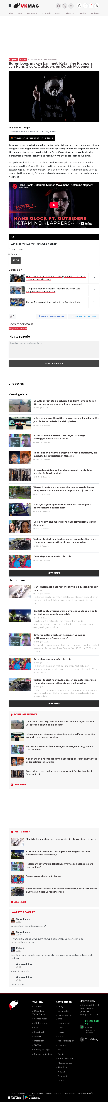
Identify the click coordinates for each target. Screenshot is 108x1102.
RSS (36, 1027)
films (60, 1027)
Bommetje (32, 13)
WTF (20, 13)
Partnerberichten (43, 1054)
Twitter (37, 1036)
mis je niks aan (18, 984)
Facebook (39, 1032)
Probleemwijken (99, 13)
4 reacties (46, 511)
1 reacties (45, 546)
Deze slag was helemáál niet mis (52, 556)
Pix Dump (70, 13)
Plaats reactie (54, 363)
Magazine (13, 60)
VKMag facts (40, 1018)
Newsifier (90, 1093)
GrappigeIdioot (24, 964)
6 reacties (46, 477)
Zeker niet (16, 254)
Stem (16, 260)
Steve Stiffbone (50, 60)
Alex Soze (63, 1067)
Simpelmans (23, 919)
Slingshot (62, 1076)
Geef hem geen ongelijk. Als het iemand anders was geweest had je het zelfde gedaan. (52, 956)
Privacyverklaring (36, 1093)
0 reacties (46, 425)
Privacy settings (42, 1049)
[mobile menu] (10, 5)
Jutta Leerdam (65, 1058)
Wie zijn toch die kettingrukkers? (28, 926)
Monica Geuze (65, 1063)
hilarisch (62, 1045)
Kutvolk (20, 948)
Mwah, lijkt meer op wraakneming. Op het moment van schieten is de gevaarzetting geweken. (47, 940)
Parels (61, 1080)
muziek (23, 60)
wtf (59, 1049)
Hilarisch (46, 13)
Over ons (57, 1093)
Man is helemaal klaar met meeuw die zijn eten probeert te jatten (61, 839)
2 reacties (46, 408)
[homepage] (32, 5)
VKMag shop (40, 1023)
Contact (38, 1006)
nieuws (61, 1071)
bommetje (63, 1011)
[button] (85, 5)
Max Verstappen (66, 1040)
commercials (64, 1023)
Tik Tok (37, 1045)
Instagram (39, 1040)
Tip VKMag (92, 1039)
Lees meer (54, 573)
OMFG (58, 13)
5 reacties (46, 529)
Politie (83, 13)
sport (60, 1036)
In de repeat (17, 249)
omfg (60, 1006)
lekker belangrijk (20, 971)
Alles (11, 13)
